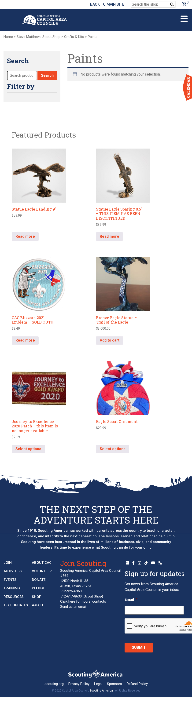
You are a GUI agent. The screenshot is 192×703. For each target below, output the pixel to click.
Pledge (38, 588)
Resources (13, 597)
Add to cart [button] (109, 340)
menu (184, 16)
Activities (13, 571)
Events (10, 580)
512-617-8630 (71, 596)
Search (47, 75)
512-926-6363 (71, 591)
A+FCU (37, 605)
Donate (38, 580)
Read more (25, 236)
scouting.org (54, 684)
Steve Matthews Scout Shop (38, 37)
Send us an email (73, 607)
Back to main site (107, 4)
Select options (28, 449)
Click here (67, 601)
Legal (98, 684)
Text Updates (16, 605)
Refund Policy (137, 684)
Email (131, 599)
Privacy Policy (78, 684)
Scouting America (101, 690)
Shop (36, 597)
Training (12, 588)
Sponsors (114, 684)
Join (8, 563)
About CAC (42, 563)
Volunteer (42, 571)
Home (8, 37)
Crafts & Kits (74, 37)
